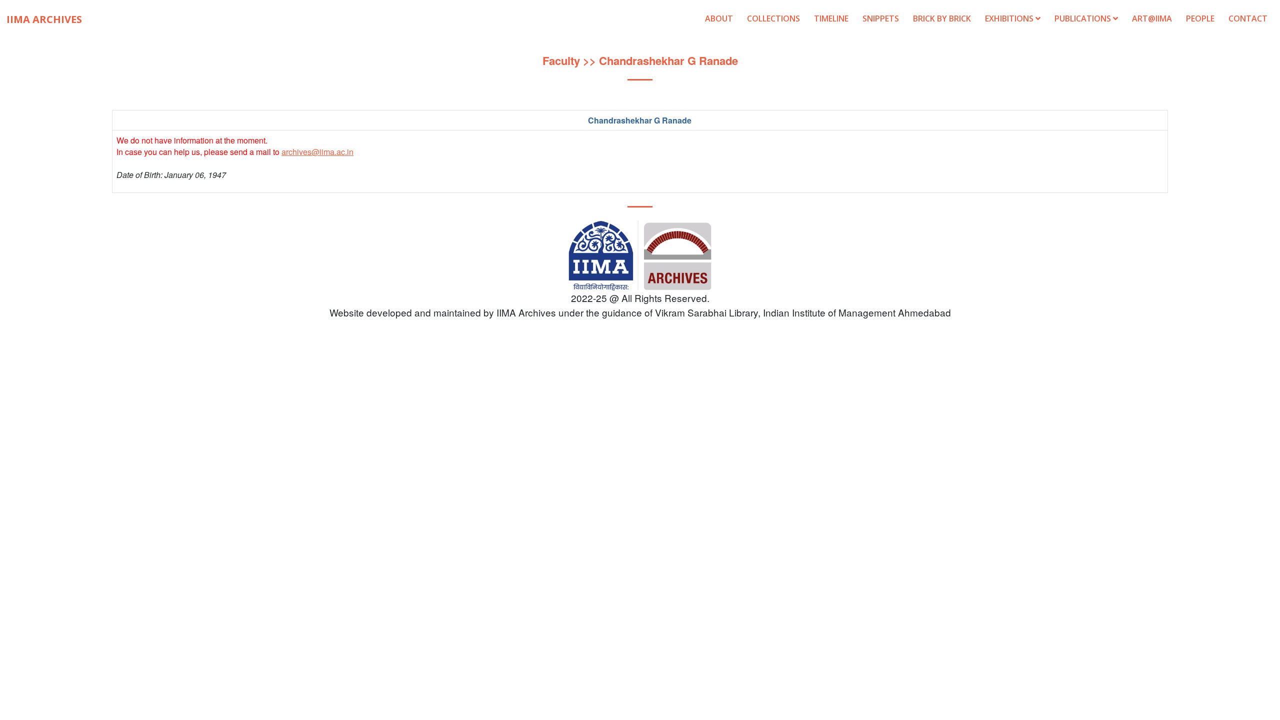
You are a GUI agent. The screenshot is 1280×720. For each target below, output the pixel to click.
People (1200, 18)
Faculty (561, 60)
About (719, 18)
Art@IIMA (1152, 18)
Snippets (880, 18)
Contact (1248, 18)
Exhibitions (1010, 18)
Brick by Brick (942, 18)
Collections (773, 18)
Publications (1083, 18)
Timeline (831, 18)
